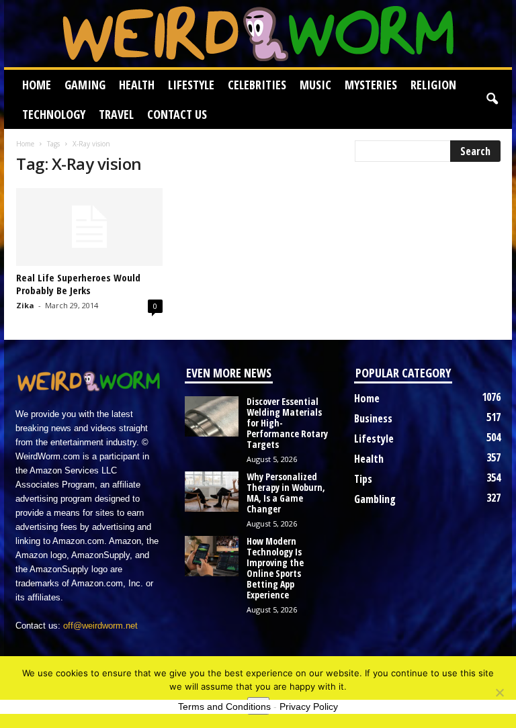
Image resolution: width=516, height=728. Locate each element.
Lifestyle (191, 85)
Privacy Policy (309, 706)
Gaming (84, 85)
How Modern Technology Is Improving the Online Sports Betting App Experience (275, 568)
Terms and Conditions (224, 706)
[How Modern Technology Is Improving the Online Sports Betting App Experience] (212, 556)
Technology (53, 114)
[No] (499, 692)
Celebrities (257, 85)
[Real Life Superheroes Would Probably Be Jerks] (89, 227)
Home (36, 85)
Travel (116, 114)
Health (137, 85)
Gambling (375, 499)
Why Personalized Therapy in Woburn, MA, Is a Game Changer (286, 492)
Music (315, 85)
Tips (363, 478)
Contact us (177, 114)
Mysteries (371, 85)
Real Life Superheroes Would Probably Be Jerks (78, 284)
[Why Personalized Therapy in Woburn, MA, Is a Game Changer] (212, 491)
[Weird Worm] (258, 33)
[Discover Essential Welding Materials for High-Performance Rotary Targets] (212, 416)
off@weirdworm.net (100, 626)
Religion (433, 85)
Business (373, 418)
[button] (492, 99)
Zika (25, 305)
